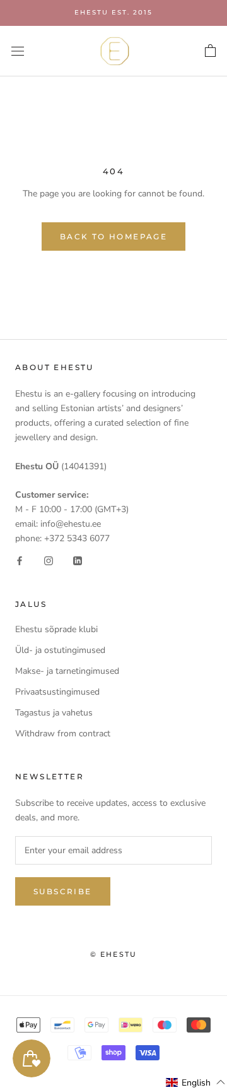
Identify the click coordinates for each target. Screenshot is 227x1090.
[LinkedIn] (77, 560)
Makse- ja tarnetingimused (67, 671)
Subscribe (62, 891)
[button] (196, 1082)
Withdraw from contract (62, 734)
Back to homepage (113, 236)
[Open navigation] (17, 51)
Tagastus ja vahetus (54, 713)
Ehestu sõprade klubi (56, 629)
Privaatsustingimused (57, 692)
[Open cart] (210, 51)
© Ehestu (113, 954)
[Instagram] (48, 560)
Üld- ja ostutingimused (60, 650)
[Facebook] (19, 560)
